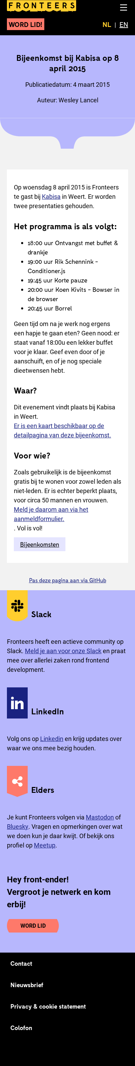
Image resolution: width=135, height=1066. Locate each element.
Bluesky (17, 826)
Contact (21, 963)
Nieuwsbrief (26, 985)
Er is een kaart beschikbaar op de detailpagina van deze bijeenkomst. (62, 430)
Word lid (33, 926)
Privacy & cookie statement (48, 1006)
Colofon (21, 1027)
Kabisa (51, 196)
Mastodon (100, 817)
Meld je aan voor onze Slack (63, 651)
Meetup (44, 845)
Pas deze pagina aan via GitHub (67, 580)
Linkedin (51, 738)
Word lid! (26, 24)
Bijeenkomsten (39, 544)
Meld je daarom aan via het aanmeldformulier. (51, 514)
